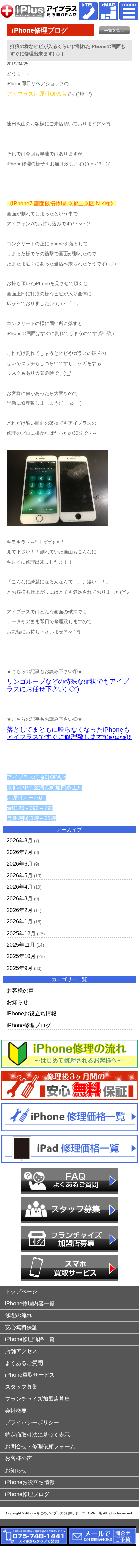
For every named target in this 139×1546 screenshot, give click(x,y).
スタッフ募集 (21, 1387)
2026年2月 (20, 910)
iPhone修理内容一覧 (30, 1303)
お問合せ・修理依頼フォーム (40, 1446)
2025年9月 (20, 968)
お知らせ (17, 1002)
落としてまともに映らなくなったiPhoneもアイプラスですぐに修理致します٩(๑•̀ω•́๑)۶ (69, 733)
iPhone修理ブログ (29, 1025)
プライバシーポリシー (32, 1422)
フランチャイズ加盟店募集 (37, 1399)
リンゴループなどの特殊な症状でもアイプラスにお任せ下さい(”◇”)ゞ (68, 685)
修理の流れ (18, 1315)
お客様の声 (20, 991)
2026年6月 (20, 864)
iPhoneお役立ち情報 (31, 1013)
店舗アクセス (21, 1351)
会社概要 (16, 1411)
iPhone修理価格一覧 (30, 1339)
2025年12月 (21, 933)
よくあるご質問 (24, 1363)
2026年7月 (20, 852)
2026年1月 (20, 922)
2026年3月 (20, 898)
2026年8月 (20, 840)
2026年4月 (20, 887)
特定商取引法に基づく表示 (37, 1435)
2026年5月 (20, 875)
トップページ (21, 1292)
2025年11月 (21, 945)
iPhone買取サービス (30, 1375)
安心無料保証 (21, 1327)
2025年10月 (21, 956)
